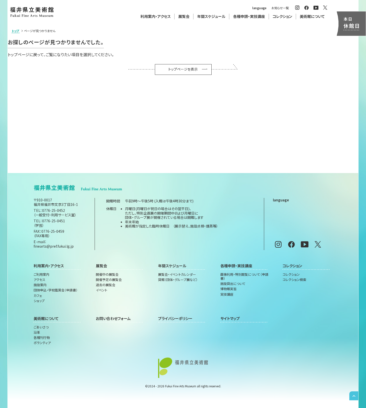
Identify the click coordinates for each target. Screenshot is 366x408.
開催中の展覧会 (107, 274)
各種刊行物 (42, 338)
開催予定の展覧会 (109, 280)
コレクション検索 (294, 280)
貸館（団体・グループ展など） (178, 280)
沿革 (37, 332)
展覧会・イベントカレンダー (177, 274)
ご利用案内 (41, 274)
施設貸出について (232, 284)
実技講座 (226, 294)
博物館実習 (228, 289)
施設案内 (40, 285)
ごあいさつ (41, 327)
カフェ (38, 296)
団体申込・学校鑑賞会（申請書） (56, 290)
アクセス (39, 280)
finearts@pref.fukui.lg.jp (54, 246)
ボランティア (42, 343)
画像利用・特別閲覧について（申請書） (244, 276)
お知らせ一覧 (280, 8)
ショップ (39, 301)
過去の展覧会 (105, 285)
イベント (101, 290)
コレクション (291, 274)
